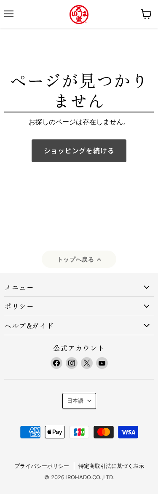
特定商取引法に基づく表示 (111, 465)
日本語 (75, 400)
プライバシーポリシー (41, 465)
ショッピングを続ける (79, 150)
